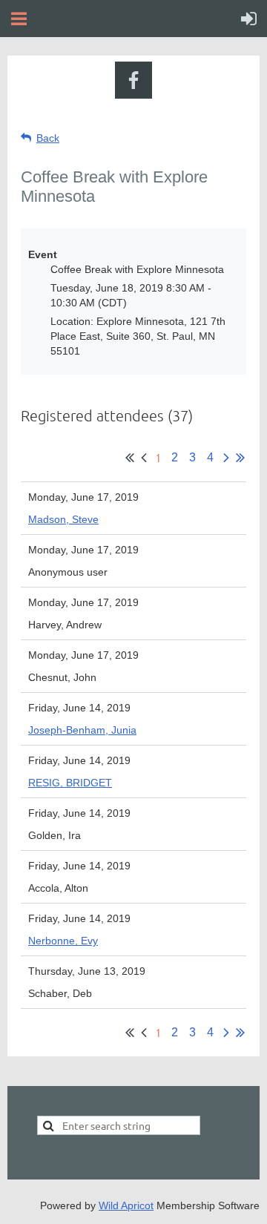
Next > (226, 458)
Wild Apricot (126, 1205)
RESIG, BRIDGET (70, 783)
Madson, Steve (63, 519)
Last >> (240, 458)
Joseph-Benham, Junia (82, 730)
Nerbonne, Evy (63, 941)
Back (47, 138)
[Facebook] (133, 80)
